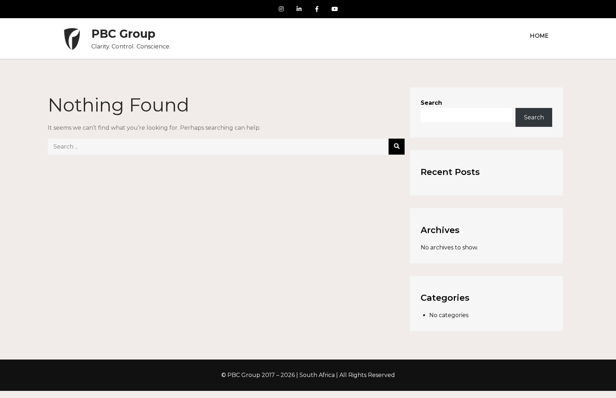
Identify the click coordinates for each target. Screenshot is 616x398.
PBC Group (123, 34)
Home (539, 35)
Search (431, 102)
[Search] (397, 147)
